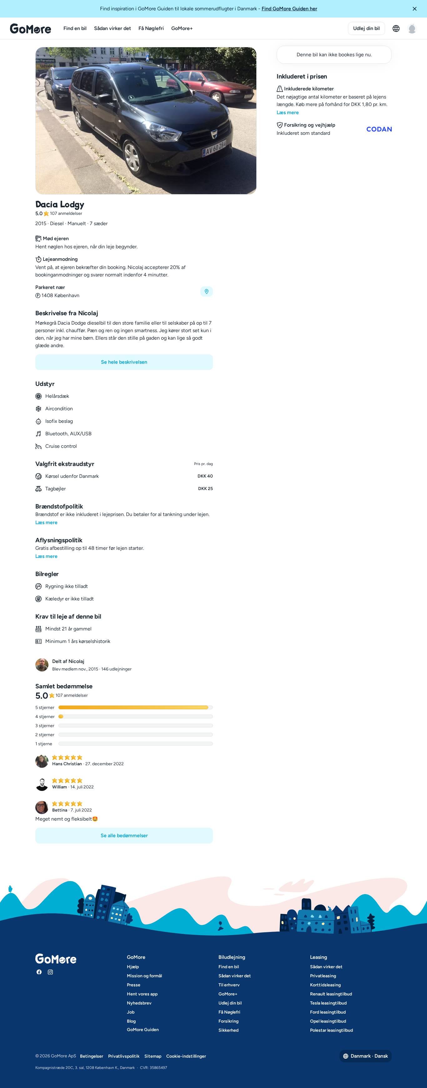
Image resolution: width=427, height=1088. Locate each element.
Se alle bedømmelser (124, 835)
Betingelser (91, 1056)
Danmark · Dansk (369, 1056)
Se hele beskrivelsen (124, 362)
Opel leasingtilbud (328, 1021)
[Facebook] (39, 972)
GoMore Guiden (143, 1029)
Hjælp (133, 966)
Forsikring (229, 1021)
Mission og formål (144, 976)
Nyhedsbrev (139, 1003)
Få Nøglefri (151, 28)
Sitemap (152, 1056)
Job (130, 1012)
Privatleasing (323, 976)
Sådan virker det (112, 28)
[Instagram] (50, 972)
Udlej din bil (366, 28)
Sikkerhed (229, 1030)
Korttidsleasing (325, 985)
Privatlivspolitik (123, 1056)
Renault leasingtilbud (331, 994)
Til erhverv (229, 985)
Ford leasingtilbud (328, 1012)
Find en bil (75, 28)
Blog (131, 1021)
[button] (417, 8)
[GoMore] (30, 28)
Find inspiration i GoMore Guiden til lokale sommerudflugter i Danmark (208, 9)
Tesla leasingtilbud (328, 1003)
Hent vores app (142, 994)
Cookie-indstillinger (186, 1056)
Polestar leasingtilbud (331, 1030)
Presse (133, 985)
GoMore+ (182, 28)
